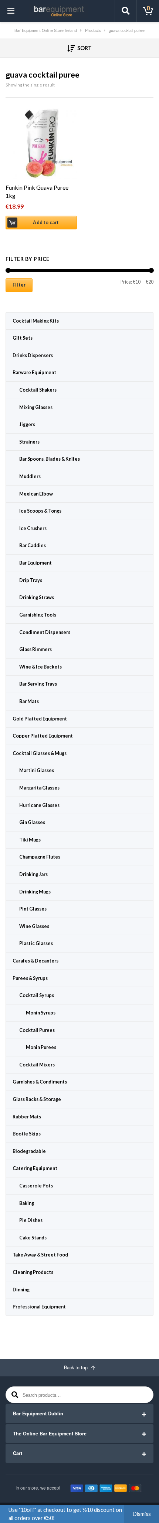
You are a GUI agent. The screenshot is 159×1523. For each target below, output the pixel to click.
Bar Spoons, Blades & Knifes (49, 459)
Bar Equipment (35, 563)
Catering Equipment (35, 1168)
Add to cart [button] (46, 222)
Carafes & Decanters (35, 961)
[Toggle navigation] (11, 11)
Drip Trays (30, 580)
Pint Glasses (33, 909)
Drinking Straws (36, 597)
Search (14, 1395)
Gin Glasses (32, 822)
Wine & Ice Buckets (40, 667)
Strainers (29, 442)
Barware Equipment (34, 372)
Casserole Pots (36, 1186)
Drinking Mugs (35, 892)
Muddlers (30, 476)
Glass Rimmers (35, 649)
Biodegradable (29, 1151)
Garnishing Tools (37, 615)
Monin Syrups (40, 1013)
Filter (19, 285)
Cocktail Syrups (36, 995)
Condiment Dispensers (44, 632)
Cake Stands (33, 1238)
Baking (26, 1203)
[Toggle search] (126, 11)
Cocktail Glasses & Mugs (40, 753)
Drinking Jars (33, 874)
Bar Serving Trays (38, 684)
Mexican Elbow (36, 494)
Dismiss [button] (142, 1514)
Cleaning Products (33, 1272)
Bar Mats (29, 701)
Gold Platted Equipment (40, 719)
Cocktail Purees (37, 1030)
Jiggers (27, 424)
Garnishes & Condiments (40, 1082)
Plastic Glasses (36, 943)
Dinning (21, 1289)
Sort (84, 48)
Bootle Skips (27, 1134)
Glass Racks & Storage (37, 1099)
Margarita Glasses (39, 788)
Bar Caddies (32, 545)
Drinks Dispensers (33, 355)
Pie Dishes (31, 1220)
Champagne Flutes (39, 857)
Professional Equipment (39, 1307)
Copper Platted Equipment (43, 736)
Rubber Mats (27, 1117)
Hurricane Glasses (39, 805)
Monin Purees (41, 1047)
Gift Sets (23, 338)
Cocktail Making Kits (36, 321)
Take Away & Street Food (40, 1255)
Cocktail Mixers (37, 1065)
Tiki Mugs (30, 840)
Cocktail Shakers (38, 390)
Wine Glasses (34, 926)
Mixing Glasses (36, 407)
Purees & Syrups (30, 978)
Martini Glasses (36, 770)
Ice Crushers (33, 528)
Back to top (76, 1367)
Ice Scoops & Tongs (40, 511)
